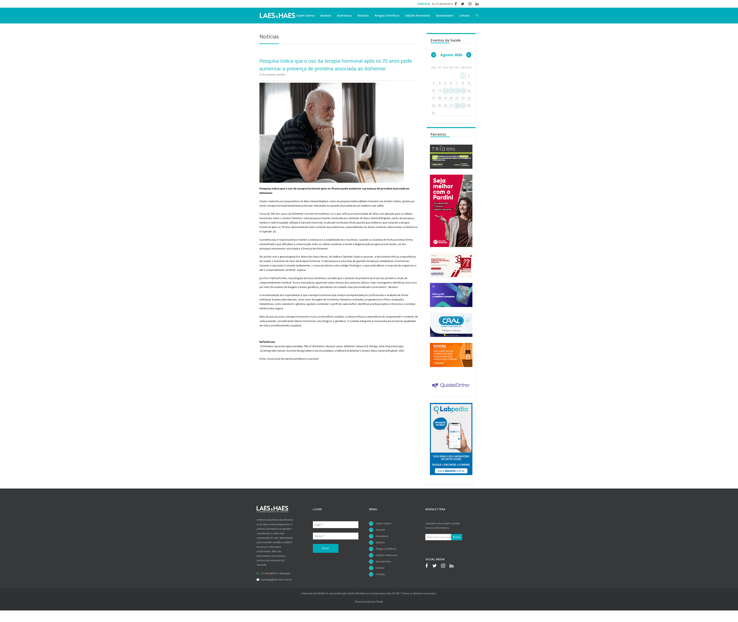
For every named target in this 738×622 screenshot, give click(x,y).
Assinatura (344, 15)
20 (451, 98)
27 (451, 105)
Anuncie (325, 15)
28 (457, 105)
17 (433, 98)
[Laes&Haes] (277, 16)
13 (451, 90)
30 (468, 105)
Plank (379, 601)
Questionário (445, 15)
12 (445, 90)
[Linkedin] (453, 566)
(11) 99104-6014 (443, 4)
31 (433, 113)
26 (445, 105)
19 (445, 98)
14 (457, 90)
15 (463, 90)
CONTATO (423, 4)
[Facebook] (428, 566)
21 (457, 98)
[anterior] (433, 55)
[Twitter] (436, 566)
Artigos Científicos (387, 15)
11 (439, 90)
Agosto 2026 (451, 55)
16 (468, 90)
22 (463, 98)
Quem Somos (305, 15)
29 (463, 105)
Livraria (465, 15)
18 (439, 98)
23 (468, 98)
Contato (380, 574)
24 (433, 105)
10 (433, 90)
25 (439, 105)
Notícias (363, 15)
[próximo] (468, 55)
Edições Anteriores (417, 15)
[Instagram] (445, 566)
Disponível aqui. (394, 346)
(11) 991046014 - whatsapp (275, 573)
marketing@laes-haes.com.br (276, 579)
